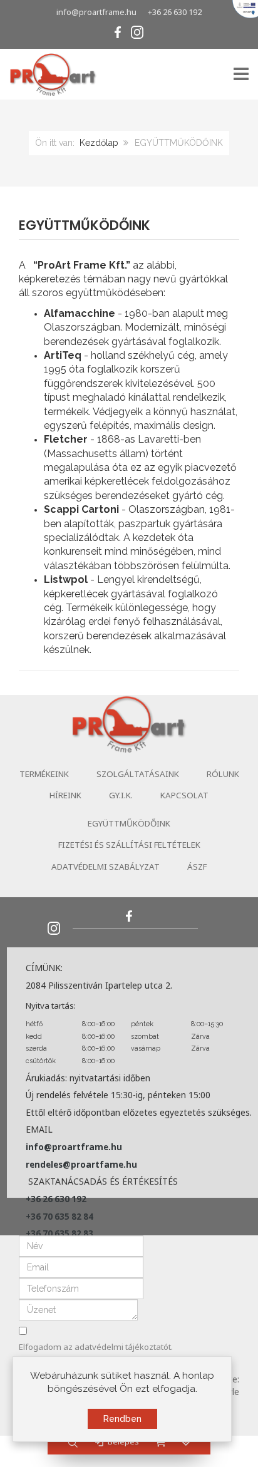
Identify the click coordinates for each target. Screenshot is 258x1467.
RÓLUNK (223, 774)
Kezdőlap (99, 143)
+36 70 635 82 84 (59, 1216)
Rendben (122, 1419)
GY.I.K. (121, 795)
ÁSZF (197, 866)
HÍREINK (65, 795)
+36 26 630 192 (175, 12)
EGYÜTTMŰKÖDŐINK (84, 225)
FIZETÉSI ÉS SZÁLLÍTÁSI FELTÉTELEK (129, 844)
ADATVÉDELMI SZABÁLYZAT (105, 866)
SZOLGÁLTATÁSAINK (137, 774)
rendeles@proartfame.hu (81, 1164)
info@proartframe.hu (96, 12)
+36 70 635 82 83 (59, 1233)
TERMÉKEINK (44, 774)
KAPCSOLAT (184, 795)
